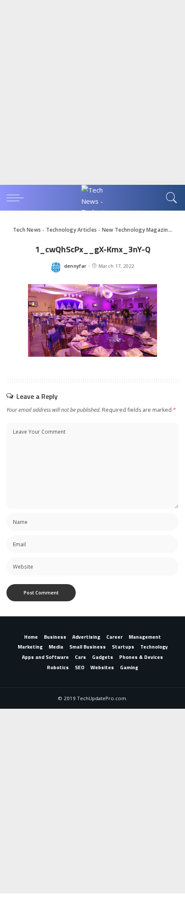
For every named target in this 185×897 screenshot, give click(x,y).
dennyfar (75, 265)
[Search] (170, 198)
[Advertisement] (92, 92)
